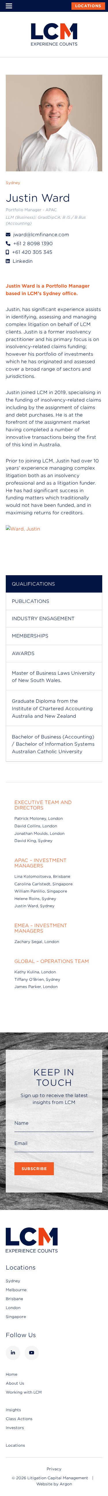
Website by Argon (54, 1484)
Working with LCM (24, 1392)
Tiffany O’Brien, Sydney (37, 979)
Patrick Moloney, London (38, 818)
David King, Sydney (33, 841)
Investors (15, 1428)
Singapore (16, 1317)
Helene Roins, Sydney (35, 899)
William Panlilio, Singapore (40, 891)
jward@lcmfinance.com (41, 234)
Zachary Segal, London (36, 942)
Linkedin (23, 261)
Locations (88, 6)
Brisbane (14, 1299)
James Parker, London (36, 987)
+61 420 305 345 (32, 252)
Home (11, 1374)
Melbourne (16, 1290)
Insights (13, 1410)
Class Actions (19, 1419)
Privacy (54, 1469)
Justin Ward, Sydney (34, 906)
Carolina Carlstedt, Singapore (43, 884)
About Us (15, 1383)
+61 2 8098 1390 (33, 243)
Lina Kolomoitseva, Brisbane (42, 876)
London (13, 1308)
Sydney (13, 1281)
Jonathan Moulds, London (39, 833)
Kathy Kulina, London (35, 972)
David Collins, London (35, 826)
